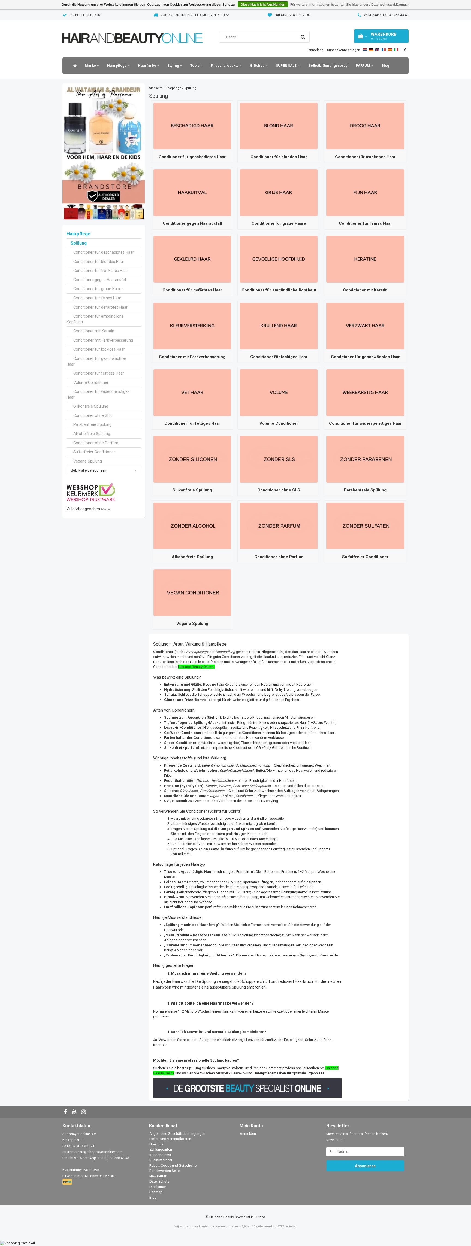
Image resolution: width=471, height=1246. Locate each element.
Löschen (106, 509)
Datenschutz (159, 1181)
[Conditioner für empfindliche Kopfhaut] (279, 259)
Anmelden (248, 1134)
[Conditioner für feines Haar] (365, 192)
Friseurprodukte (225, 65)
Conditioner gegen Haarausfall (100, 280)
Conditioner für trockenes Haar (100, 270)
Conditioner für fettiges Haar (98, 373)
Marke (91, 65)
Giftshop (257, 65)
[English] (377, 49)
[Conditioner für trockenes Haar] (365, 126)
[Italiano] (396, 49)
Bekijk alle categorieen (88, 470)
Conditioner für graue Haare (98, 289)
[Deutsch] (371, 49)
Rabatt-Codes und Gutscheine (173, 1165)
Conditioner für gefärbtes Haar (100, 307)
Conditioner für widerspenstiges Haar (98, 394)
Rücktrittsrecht (160, 1160)
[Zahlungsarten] (67, 1182)
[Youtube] (75, 1112)
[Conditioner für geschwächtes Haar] (365, 326)
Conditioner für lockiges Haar (99, 349)
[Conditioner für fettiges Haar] (192, 392)
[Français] (384, 49)
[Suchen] (303, 37)
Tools (195, 65)
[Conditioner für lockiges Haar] (279, 326)
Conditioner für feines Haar (97, 298)
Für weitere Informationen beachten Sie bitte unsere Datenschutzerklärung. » (349, 5)
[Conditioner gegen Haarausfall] (192, 192)
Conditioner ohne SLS (92, 415)
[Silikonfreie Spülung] (192, 459)
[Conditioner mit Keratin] (365, 259)
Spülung (79, 243)
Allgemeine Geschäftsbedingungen (177, 1134)
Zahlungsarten (160, 1149)
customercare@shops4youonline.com (92, 1152)
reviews (290, 1226)
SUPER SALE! (287, 65)
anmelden (316, 50)
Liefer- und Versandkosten (170, 1139)
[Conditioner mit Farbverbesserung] (192, 326)
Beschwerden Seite (164, 1171)
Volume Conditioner (90, 382)
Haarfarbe (147, 65)
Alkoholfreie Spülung (91, 433)
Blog (385, 65)
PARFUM (363, 65)
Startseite (155, 88)
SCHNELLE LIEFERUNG (86, 15)
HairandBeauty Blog (292, 15)
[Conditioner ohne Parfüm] (279, 526)
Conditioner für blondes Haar (98, 261)
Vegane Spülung (87, 461)
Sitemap (155, 1192)
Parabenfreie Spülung (92, 424)
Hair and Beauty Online (195, 667)
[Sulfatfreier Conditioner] (365, 526)
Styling (173, 65)
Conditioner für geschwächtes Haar (97, 361)
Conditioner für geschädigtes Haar (103, 252)
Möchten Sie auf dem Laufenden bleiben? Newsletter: (357, 1137)
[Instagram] (84, 1112)
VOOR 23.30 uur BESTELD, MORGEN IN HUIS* (195, 15)
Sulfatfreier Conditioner (94, 452)
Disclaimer (157, 1187)
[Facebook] (66, 1112)
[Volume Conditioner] (279, 392)
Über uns (156, 1144)
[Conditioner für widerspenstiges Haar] (365, 392)
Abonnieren (365, 1166)
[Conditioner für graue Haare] (279, 192)
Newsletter (157, 1176)
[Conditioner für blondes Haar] (279, 126)
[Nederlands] (365, 49)
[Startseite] (74, 65)
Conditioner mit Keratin (93, 331)
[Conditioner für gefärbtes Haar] (192, 259)
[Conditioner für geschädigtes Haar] (192, 126)
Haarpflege (117, 65)
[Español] (390, 49)
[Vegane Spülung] (192, 592)
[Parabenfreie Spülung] (365, 459)
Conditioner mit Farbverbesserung (103, 340)
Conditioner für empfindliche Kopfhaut (95, 319)
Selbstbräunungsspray (328, 65)
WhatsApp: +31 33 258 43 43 (386, 15)
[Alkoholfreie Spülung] (192, 526)
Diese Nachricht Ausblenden (263, 5)
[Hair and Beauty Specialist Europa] (132, 31)
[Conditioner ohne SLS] (279, 459)
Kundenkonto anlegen (343, 50)
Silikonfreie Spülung (90, 406)
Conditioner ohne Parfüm (95, 443)
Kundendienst (160, 1155)
